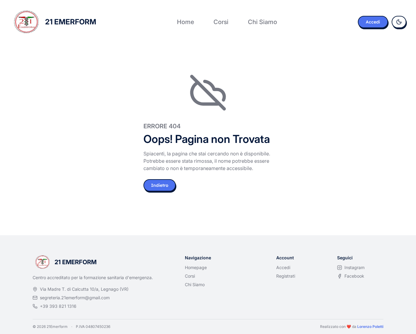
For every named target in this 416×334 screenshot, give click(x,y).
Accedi (373, 22)
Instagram (354, 267)
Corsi (220, 22)
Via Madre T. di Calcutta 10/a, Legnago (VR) (84, 289)
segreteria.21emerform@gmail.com (75, 297)
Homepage (196, 267)
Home (185, 22)
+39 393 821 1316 (58, 306)
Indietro (159, 185)
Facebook (354, 276)
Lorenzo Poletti (370, 326)
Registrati (285, 276)
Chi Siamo (262, 22)
